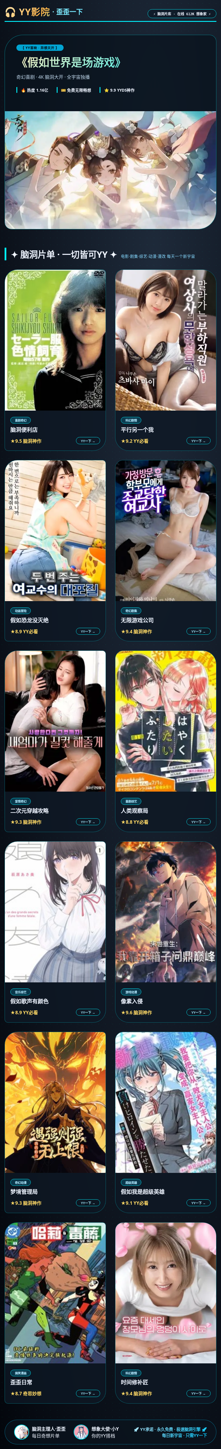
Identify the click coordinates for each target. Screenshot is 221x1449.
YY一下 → (88, 441)
